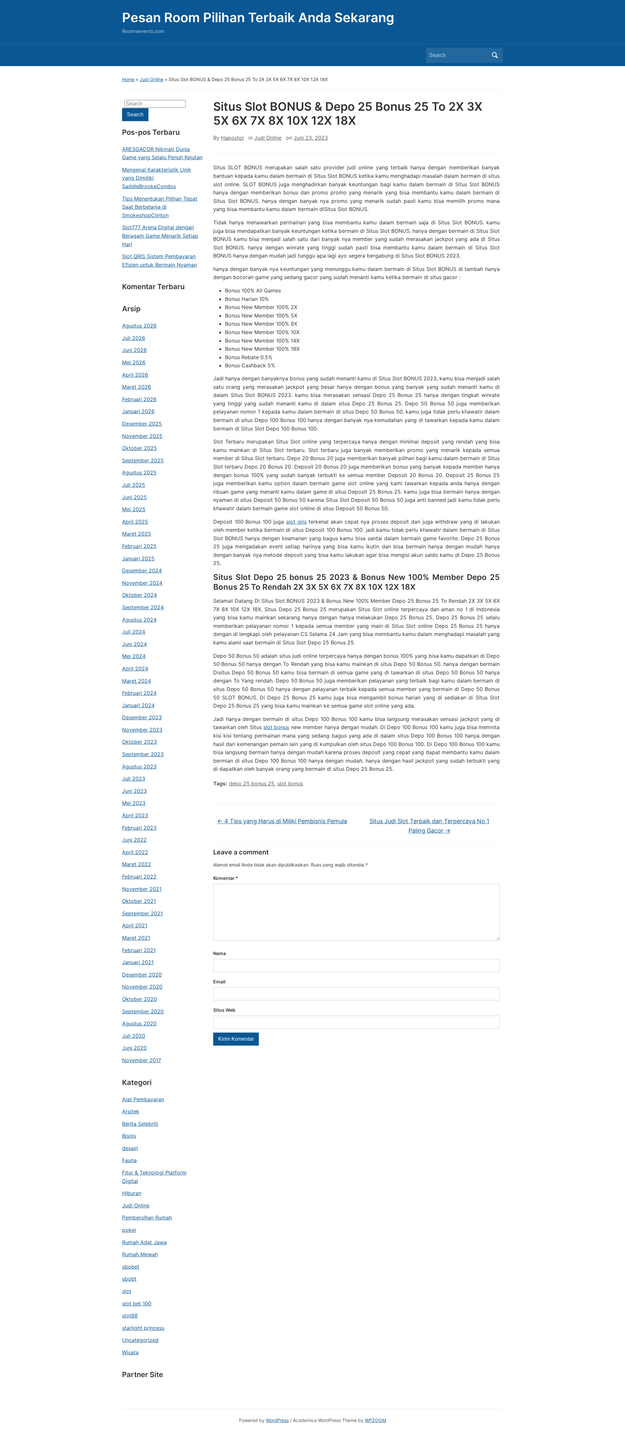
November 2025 (142, 436)
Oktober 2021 (139, 901)
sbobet (130, 1266)
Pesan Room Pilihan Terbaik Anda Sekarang (258, 17)
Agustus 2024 (139, 619)
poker (129, 1230)
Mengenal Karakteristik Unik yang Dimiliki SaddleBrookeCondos (156, 178)
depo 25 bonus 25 (251, 783)
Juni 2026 (134, 350)
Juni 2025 (134, 497)
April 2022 (135, 852)
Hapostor (232, 137)
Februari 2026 (139, 399)
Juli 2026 (133, 338)
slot (126, 1291)
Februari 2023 (139, 827)
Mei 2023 (134, 803)
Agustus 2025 (139, 472)
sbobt (129, 1278)
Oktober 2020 (139, 999)
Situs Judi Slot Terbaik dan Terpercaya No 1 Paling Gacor (429, 826)
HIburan (131, 1193)
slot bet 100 (136, 1303)
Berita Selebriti (140, 1123)
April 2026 (135, 375)
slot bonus (276, 727)
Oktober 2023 (139, 742)
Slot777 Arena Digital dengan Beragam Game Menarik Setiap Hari (160, 235)
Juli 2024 (133, 631)
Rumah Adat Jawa (144, 1242)
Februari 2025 (139, 546)
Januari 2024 (138, 705)
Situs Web (224, 1010)
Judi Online (151, 79)
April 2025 (135, 521)
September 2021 (142, 913)
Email (219, 981)
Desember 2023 (142, 717)
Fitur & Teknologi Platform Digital (154, 1176)
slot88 (130, 1315)
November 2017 (141, 1060)
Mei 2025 (134, 509)
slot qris (296, 521)
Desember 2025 (142, 423)
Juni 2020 (134, 1048)
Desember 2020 (142, 974)
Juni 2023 (134, 791)
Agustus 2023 (139, 766)
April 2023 (135, 815)
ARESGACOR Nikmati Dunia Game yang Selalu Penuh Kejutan (162, 153)
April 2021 (134, 925)
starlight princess (143, 1328)
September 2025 (143, 460)
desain (130, 1148)
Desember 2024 (142, 570)
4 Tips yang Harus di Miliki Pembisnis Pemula (282, 821)
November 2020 (142, 986)
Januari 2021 (138, 962)
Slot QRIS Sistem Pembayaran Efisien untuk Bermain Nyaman (159, 260)
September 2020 (143, 1011)
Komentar (225, 878)
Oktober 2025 (139, 448)
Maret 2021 (136, 938)
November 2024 (142, 583)
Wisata (130, 1352)
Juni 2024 (134, 644)
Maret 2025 (136, 533)
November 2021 (141, 889)
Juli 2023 (133, 778)
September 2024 (143, 607)
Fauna (129, 1160)
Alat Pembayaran (143, 1099)
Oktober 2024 (139, 595)
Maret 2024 (136, 681)
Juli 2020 (133, 1036)
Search (495, 55)
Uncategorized (140, 1340)
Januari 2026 (138, 411)
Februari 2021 (139, 950)
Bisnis (129, 1136)
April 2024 (135, 668)
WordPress (277, 1420)
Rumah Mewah (140, 1254)
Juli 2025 (133, 485)
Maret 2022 (136, 864)
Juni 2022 (134, 840)
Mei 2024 (134, 656)
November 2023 (142, 729)
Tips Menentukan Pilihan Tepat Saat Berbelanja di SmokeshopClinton (159, 206)
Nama (219, 953)
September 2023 (143, 754)
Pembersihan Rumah (147, 1217)
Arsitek (130, 1111)
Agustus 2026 (139, 325)
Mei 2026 (134, 362)
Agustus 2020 (139, 1023)
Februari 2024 (139, 693)
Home (128, 79)
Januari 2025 (138, 558)
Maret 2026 (136, 387)
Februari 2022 (139, 876)
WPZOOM (375, 1420)
